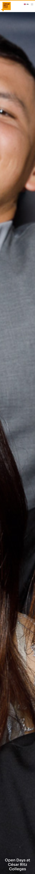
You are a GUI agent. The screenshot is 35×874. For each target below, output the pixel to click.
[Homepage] (6, 6)
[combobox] (26, 4)
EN (27, 4)
